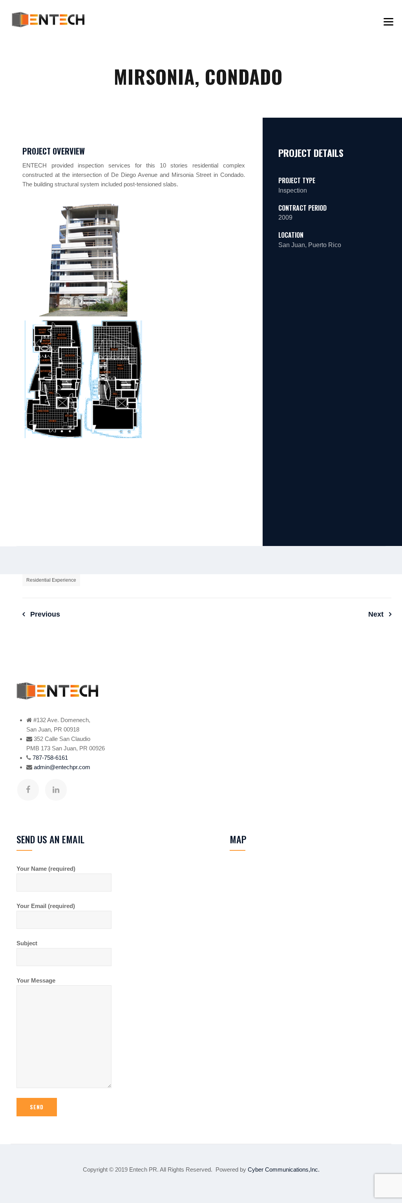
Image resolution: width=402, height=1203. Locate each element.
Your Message (35, 980)
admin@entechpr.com (62, 767)
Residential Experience (51, 580)
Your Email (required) (45, 906)
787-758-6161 (50, 757)
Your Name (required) (45, 868)
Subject (26, 943)
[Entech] (48, 19)
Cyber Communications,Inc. (284, 1169)
